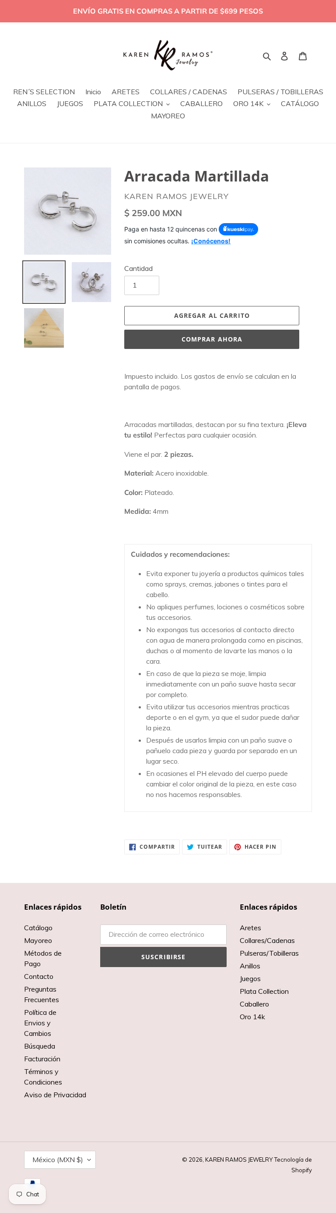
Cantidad (138, 268)
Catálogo (38, 927)
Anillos (250, 965)
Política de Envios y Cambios (40, 1023)
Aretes (250, 927)
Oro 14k (252, 1016)
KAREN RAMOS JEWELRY (239, 1159)
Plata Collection (264, 991)
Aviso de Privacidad (55, 1094)
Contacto (38, 976)
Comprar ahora (212, 339)
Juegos (250, 978)
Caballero (254, 1004)
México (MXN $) (57, 1159)
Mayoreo (38, 940)
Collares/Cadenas (267, 940)
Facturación (42, 1058)
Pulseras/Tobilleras (269, 953)
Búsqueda (39, 1046)
